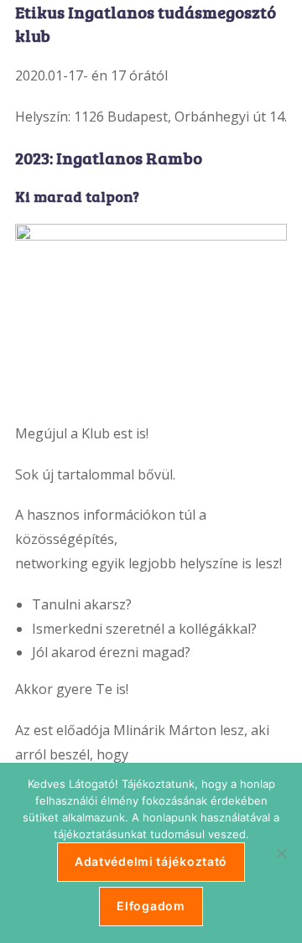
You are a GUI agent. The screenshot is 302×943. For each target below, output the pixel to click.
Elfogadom (151, 906)
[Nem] (281, 853)
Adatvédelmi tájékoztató (151, 861)
